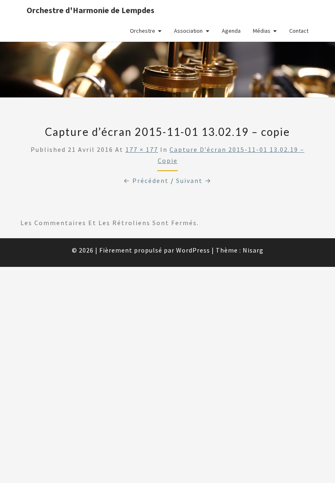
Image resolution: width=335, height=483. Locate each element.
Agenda (231, 30)
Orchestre (142, 30)
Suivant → (194, 180)
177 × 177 (141, 149)
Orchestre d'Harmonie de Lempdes (90, 10)
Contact (298, 30)
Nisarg (253, 250)
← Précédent (146, 180)
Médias (261, 30)
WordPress (193, 250)
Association (188, 30)
